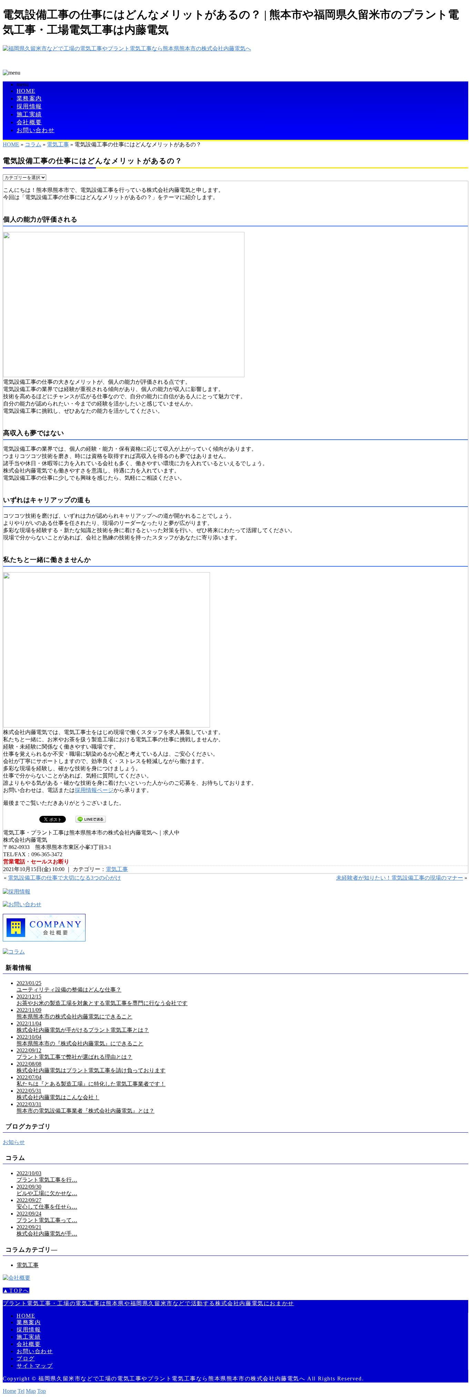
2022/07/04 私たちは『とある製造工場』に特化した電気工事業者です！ (91, 1080)
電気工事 (58, 144)
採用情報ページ (94, 790)
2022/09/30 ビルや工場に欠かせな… (47, 1190)
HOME (26, 91)
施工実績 (29, 114)
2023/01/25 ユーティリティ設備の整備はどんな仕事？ (69, 986)
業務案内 (29, 98)
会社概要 (29, 122)
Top (41, 1391)
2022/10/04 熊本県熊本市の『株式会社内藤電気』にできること (80, 1040)
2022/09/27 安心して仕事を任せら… (47, 1203)
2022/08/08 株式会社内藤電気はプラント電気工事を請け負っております (91, 1067)
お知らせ (14, 1142)
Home (9, 1391)
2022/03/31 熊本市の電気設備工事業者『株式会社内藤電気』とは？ (85, 1107)
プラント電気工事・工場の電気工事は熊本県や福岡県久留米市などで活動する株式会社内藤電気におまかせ (148, 1303)
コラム (33, 144)
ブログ (26, 1358)
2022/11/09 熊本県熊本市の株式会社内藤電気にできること (74, 1013)
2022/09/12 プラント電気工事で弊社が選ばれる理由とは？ (74, 1053)
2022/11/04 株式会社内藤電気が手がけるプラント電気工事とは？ (83, 1026)
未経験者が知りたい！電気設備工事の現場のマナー (399, 878)
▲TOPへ (16, 1290)
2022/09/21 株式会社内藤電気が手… (47, 1230)
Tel (21, 1391)
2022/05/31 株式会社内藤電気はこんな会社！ (58, 1094)
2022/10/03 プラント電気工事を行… (47, 1176)
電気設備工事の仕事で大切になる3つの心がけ (64, 878)
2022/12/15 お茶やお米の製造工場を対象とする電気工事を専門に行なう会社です (102, 1000)
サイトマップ (35, 1366)
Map (31, 1391)
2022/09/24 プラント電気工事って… (47, 1217)
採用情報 (29, 106)
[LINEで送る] (91, 819)
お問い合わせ (35, 130)
